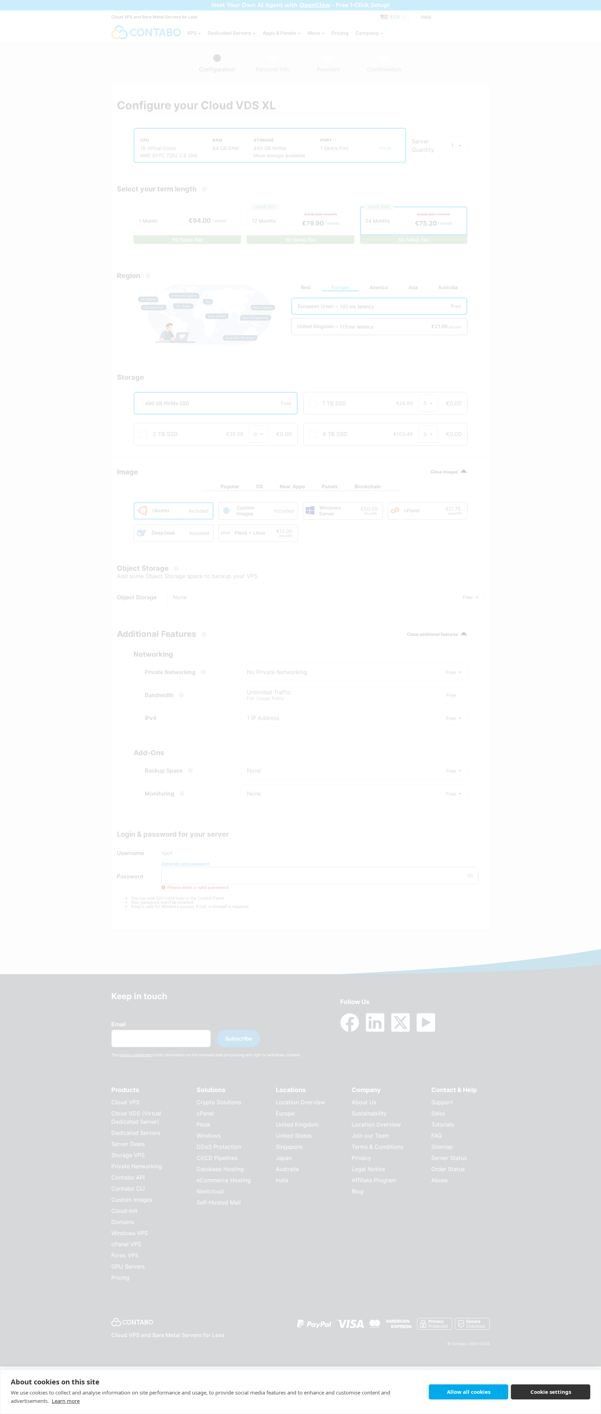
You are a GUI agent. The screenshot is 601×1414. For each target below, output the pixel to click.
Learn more (66, 1400)
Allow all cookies (468, 1391)
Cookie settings (550, 1391)
